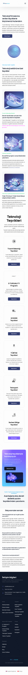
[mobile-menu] (24, 3)
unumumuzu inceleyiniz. (14, 167)
